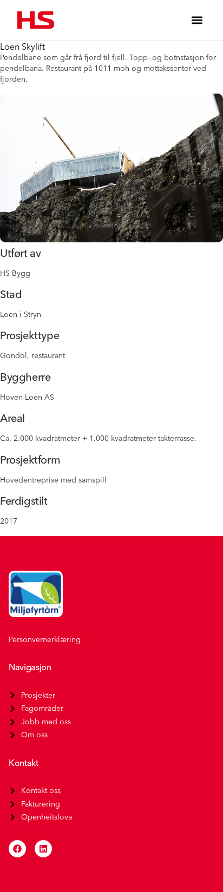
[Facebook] (17, 848)
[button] (197, 20)
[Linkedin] (43, 848)
